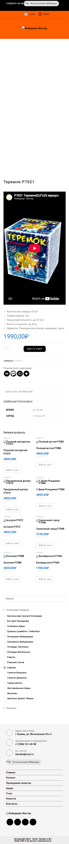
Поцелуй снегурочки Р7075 (15, 452)
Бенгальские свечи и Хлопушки (24, 616)
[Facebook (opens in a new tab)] (24, 7)
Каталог (11, 777)
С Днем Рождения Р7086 (50, 489)
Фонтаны (12, 693)
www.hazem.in (44, 841)
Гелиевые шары (16, 626)
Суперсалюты (14, 683)
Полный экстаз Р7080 (48, 448)
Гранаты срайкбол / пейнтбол (23, 631)
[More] (26, 374)
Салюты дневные (17, 678)
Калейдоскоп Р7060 (47, 562)
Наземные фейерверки (20, 641)
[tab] (35, 392)
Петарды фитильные (18, 652)
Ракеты (11, 657)
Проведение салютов (18, 783)
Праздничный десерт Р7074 (16, 491)
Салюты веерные (16, 672)
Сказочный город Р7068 (50, 528)
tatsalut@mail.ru (24, 754)
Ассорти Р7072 (12, 526)
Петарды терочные (17, 647)
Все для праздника (18, 621)
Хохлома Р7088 (12, 562)
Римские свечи (15, 662)
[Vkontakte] (7, 374)
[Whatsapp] (20, 374)
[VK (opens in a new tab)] (28, 7)
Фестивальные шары (19, 688)
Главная (10, 772)
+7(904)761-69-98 (14, 3)
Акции (9, 788)
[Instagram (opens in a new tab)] (33, 7)
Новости (11, 798)
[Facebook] (10, 822)
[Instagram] (17, 822)
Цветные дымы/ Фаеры (20, 698)
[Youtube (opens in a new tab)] (37, 7)
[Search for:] (35, 598)
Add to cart (34, 349)
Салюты (18, 360)
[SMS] (13, 374)
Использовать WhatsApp (43, 3)
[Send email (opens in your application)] (41, 7)
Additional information (19, 391)
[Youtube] (33, 822)
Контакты (11, 803)
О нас (9, 793)
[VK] (25, 822)
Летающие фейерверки (20, 636)
